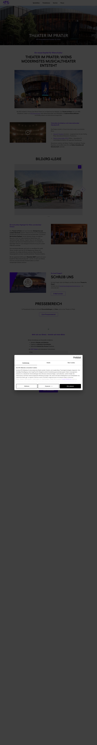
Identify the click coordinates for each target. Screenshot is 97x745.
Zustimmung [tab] (25, 363)
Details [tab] (48, 362)
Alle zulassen (70, 386)
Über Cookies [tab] (71, 362)
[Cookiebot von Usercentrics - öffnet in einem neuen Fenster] (74, 358)
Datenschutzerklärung (70, 381)
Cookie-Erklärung (66, 379)
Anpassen (47, 386)
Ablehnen (26, 386)
